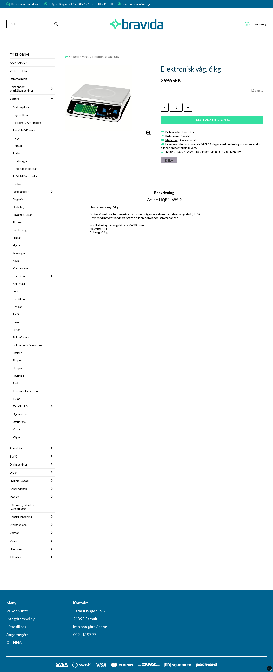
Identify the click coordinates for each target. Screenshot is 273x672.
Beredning (16, 448)
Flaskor (17, 222)
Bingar (17, 138)
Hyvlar (17, 245)
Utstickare (19, 421)
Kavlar (17, 260)
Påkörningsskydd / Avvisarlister (22, 506)
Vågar (16, 437)
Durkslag (18, 207)
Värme (14, 541)
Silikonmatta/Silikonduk (27, 345)
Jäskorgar (19, 253)
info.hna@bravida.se (90, 626)
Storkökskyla (18, 525)
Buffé (13, 456)
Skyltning (18, 375)
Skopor (17, 360)
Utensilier (16, 549)
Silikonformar (21, 337)
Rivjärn (17, 314)
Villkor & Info (17, 611)
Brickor (17, 153)
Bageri (14, 98)
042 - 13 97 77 (84, 634)
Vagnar (14, 533)
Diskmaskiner (18, 464)
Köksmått (19, 283)
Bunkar (17, 184)
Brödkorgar (20, 161)
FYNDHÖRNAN (20, 54)
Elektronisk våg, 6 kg (105, 56)
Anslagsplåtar (21, 107)
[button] (255, 24)
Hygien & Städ (19, 480)
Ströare (17, 383)
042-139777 (178, 152)
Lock (16, 291)
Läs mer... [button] (257, 90)
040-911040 (202, 152)
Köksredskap (18, 489)
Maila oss (171, 140)
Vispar (17, 429)
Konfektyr (19, 276)
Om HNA (14, 642)
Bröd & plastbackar (25, 168)
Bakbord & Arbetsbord (27, 122)
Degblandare (21, 191)
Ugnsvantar (20, 414)
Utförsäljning (18, 79)
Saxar (16, 322)
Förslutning (20, 230)
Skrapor (18, 368)
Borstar (17, 145)
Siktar (16, 329)
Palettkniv (19, 299)
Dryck (13, 472)
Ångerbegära (17, 634)
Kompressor (20, 268)
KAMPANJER (18, 62)
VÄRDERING (18, 70)
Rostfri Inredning (21, 516)
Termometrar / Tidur (26, 391)
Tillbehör (16, 557)
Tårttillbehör (20, 406)
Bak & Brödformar (24, 130)
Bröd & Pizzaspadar (25, 176)
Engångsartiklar (22, 214)
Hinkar (17, 237)
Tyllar (16, 398)
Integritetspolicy (20, 618)
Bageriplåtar (20, 115)
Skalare (17, 352)
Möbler (14, 497)
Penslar (17, 306)
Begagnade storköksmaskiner (21, 88)
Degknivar (19, 199)
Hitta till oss (16, 626)
